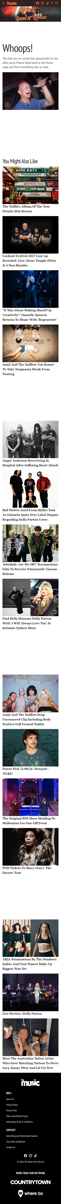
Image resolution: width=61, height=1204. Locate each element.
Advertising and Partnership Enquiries (22, 1136)
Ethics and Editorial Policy (17, 1116)
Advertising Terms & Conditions (19, 1121)
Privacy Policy (12, 1104)
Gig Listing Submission (15, 1141)
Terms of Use (11, 1110)
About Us (10, 1099)
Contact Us (10, 1147)
